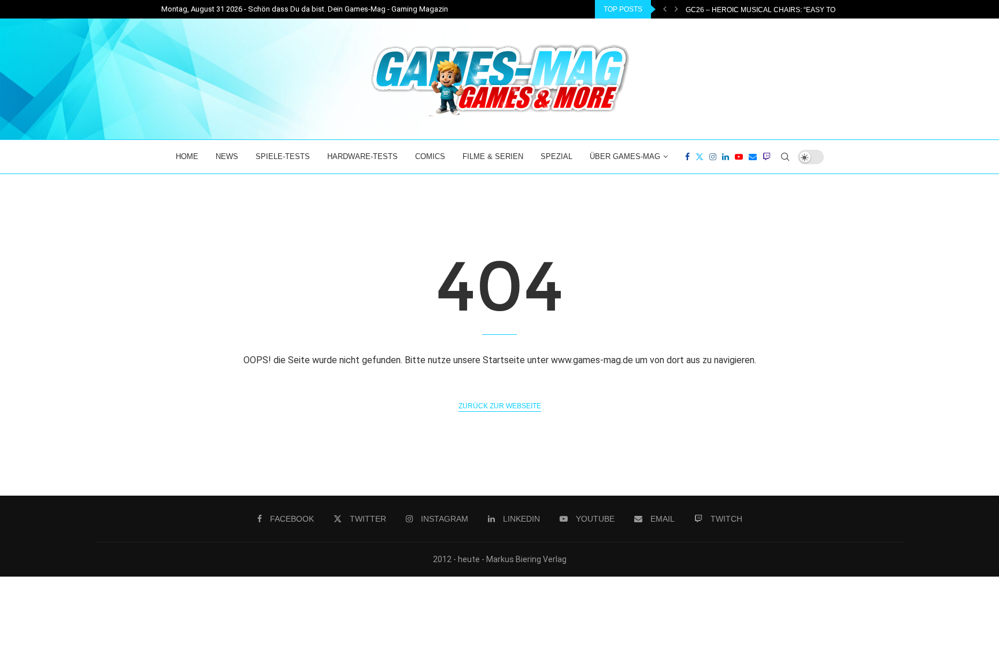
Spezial (556, 156)
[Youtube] (739, 157)
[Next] (676, 9)
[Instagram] (712, 157)
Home (187, 156)
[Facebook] (687, 157)
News (227, 156)
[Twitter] (699, 157)
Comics (430, 156)
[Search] (785, 157)
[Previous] (664, 9)
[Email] (753, 157)
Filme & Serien (492, 156)
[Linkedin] (725, 157)
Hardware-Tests (362, 156)
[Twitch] (767, 157)
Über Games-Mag (625, 156)
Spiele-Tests (283, 156)
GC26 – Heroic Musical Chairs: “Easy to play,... (773, 10)
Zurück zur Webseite (499, 406)
